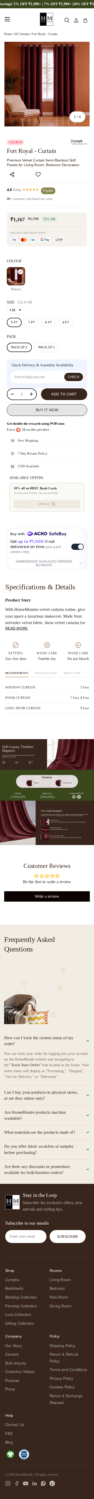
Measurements (16, 673)
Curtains (12, 1279)
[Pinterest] (52, 1483)
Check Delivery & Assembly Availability (42, 365)
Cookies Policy (62, 1386)
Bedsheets (14, 1288)
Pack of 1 (46, 347)
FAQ (9, 1433)
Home (8, 34)
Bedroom (57, 1288)
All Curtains (22, 34)
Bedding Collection (21, 1297)
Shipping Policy (62, 1345)
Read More (16, 628)
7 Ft (31, 322)
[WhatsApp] (43, 1483)
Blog (9, 1442)
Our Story (13, 1345)
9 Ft (65, 322)
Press (10, 1389)
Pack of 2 (19, 347)
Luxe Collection (18, 1314)
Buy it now (47, 410)
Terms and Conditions (68, 1369)
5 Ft (14, 322)
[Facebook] (16, 1483)
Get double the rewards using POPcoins (35, 424)
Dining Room (61, 1305)
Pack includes (46, 673)
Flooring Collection (21, 1305)
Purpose (12, 1380)
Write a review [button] (47, 896)
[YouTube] (25, 1483)
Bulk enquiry (15, 1363)
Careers (12, 1354)
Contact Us (14, 1424)
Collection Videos (19, 1371)
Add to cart (64, 394)
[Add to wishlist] (38, 174)
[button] (85, 20)
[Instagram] (7, 1483)
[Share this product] (12, 174)
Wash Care (72, 673)
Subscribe (67, 1236)
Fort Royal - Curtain (45, 34)
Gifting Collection (19, 1323)
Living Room (60, 1279)
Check (74, 377)
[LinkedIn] (34, 1483)
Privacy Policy (61, 1378)
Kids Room (59, 1297)
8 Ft (48, 322)
